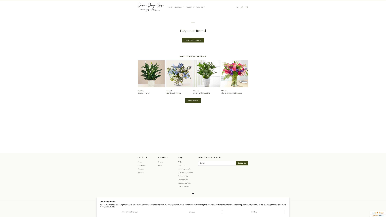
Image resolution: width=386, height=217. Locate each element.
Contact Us (182, 165)
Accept (192, 212)
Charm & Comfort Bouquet (231, 93)
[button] (179, 7)
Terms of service (183, 187)
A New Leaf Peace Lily (201, 93)
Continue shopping (193, 40)
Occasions (141, 165)
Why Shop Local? (184, 169)
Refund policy (183, 180)
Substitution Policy (184, 183)
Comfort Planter (144, 93)
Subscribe (242, 163)
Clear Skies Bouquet (173, 93)
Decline (254, 212)
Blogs (160, 165)
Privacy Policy (109, 207)
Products (141, 169)
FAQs (180, 162)
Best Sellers (193, 100)
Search (160, 162)
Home (140, 162)
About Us (141, 172)
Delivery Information (185, 172)
